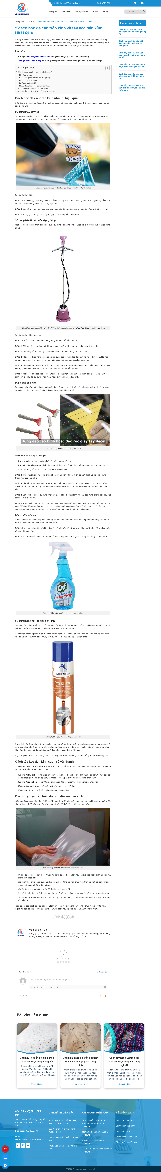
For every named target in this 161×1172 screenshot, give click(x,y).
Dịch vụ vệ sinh (81, 11)
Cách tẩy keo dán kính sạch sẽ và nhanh (35, 88)
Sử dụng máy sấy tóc (30, 75)
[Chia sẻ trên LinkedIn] (72, 917)
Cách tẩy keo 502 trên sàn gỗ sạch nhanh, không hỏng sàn (131, 76)
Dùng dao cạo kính (29, 80)
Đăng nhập (102, 972)
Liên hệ (105, 11)
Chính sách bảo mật (125, 1120)
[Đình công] (41, 987)
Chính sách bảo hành (125, 1126)
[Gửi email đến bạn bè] (63, 917)
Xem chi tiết (37, 1084)
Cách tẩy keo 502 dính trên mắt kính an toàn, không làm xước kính (132, 87)
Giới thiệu (66, 11)
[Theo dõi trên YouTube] (28, 1145)
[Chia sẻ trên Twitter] (59, 917)
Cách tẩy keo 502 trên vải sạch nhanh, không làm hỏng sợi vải (132, 55)
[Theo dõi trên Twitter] (135, 3)
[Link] (57, 987)
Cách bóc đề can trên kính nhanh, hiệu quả (35, 72)
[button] (106, 68)
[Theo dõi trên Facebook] (128, 3)
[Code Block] (54, 987)
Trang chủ (19, 21)
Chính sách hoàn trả (125, 1131)
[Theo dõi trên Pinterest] (142, 3)
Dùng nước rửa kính (29, 83)
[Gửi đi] (144, 12)
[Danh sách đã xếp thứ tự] (44, 987)
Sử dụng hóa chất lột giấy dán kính (36, 86)
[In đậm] (31, 987)
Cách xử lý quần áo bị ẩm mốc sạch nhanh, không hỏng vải (132, 31)
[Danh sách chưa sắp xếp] (47, 987)
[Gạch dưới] (37, 987)
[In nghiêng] (34, 987)
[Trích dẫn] (51, 987)
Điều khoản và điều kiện (126, 1142)
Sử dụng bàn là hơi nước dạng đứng (36, 78)
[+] (64, 987)
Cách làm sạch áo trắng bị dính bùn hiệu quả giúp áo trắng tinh (131, 43)
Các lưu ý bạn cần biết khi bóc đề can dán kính (37, 91)
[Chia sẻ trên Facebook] (55, 917)
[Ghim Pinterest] (68, 917)
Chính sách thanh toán (126, 1137)
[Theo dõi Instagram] (23, 1145)
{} (61, 987)
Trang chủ (53, 11)
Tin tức (94, 11)
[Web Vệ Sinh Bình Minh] (30, 8)
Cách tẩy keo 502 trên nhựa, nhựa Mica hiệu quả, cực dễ (132, 65)
